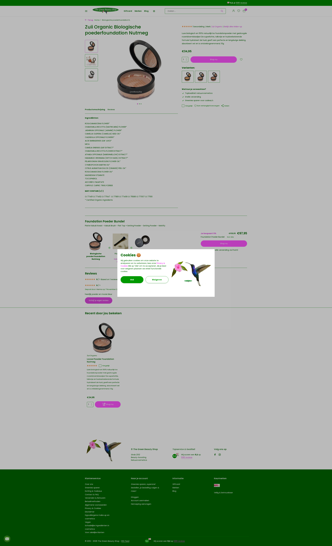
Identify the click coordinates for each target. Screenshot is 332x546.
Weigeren (157, 279)
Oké (132, 279)
